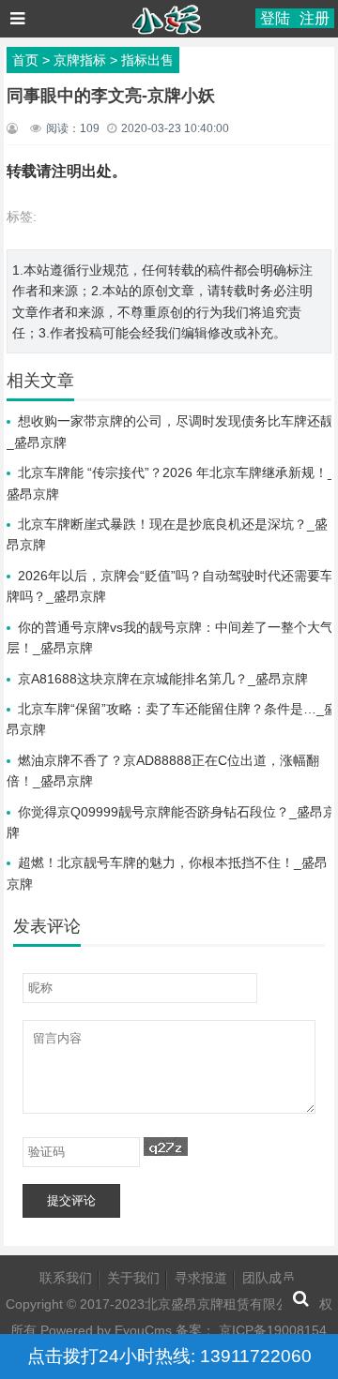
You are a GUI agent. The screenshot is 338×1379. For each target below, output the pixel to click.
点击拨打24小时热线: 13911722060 (169, 1356)
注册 (315, 18)
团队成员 (268, 1277)
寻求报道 (201, 1277)
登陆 (275, 18)
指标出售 (147, 59)
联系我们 (65, 1277)
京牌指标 (80, 59)
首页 (25, 59)
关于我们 (133, 1277)
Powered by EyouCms (104, 1330)
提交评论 (71, 1200)
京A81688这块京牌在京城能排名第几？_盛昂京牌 (163, 678)
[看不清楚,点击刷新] (166, 1146)
